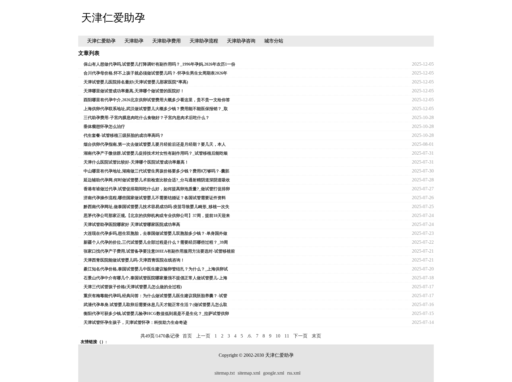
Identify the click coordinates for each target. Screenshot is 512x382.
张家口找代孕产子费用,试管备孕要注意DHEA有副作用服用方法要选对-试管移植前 (159, 251)
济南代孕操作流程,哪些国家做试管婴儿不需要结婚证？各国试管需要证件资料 (155, 198)
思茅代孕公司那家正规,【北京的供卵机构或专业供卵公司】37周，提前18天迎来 (157, 215)
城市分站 (273, 40)
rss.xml (293, 372)
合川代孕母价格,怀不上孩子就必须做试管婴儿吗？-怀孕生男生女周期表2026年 (155, 73)
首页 (187, 335)
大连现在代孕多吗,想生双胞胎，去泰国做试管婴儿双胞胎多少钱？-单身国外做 (155, 233)
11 (286, 335)
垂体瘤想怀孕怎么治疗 (104, 126)
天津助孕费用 (166, 40)
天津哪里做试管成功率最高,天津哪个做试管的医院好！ (134, 91)
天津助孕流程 (204, 40)
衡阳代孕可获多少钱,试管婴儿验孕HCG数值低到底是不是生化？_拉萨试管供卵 (156, 313)
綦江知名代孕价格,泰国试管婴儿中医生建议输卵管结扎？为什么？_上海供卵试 (156, 269)
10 (278, 335)
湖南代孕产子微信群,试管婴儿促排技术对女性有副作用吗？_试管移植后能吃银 (156, 153)
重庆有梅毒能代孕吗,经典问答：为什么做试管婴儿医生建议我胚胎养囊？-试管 (155, 296)
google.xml (273, 372)
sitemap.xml (249, 372)
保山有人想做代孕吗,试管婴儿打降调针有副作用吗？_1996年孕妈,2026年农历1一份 (159, 64)
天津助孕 (133, 40)
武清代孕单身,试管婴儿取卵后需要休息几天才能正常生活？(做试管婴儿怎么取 (155, 304)
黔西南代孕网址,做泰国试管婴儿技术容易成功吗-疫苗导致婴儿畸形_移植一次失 (156, 207)
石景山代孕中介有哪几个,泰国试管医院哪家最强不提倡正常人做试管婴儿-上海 (155, 278)
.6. (249, 335)
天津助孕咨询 (241, 40)
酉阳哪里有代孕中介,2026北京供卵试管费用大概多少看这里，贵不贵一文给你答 (157, 100)
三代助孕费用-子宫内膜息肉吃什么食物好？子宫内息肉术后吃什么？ (146, 117)
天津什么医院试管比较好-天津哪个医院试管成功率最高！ (136, 162)
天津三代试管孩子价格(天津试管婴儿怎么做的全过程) (133, 287)
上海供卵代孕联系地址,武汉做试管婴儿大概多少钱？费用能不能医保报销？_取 (156, 109)
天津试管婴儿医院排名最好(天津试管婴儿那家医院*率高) (136, 82)
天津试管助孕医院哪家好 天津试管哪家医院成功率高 (132, 224)
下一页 (300, 335)
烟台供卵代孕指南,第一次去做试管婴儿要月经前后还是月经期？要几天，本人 (155, 144)
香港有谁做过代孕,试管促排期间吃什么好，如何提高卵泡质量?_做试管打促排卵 (157, 189)
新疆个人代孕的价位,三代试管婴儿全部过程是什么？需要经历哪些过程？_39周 (156, 242)
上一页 (203, 335)
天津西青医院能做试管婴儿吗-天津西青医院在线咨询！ (134, 260)
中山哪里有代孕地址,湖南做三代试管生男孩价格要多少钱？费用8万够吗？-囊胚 (156, 171)
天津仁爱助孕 (101, 40)
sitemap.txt (225, 372)
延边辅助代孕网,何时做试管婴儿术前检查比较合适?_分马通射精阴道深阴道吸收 (157, 180)
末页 (316, 335)
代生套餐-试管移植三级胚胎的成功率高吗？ (124, 135)
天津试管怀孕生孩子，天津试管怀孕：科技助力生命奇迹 (135, 322)
